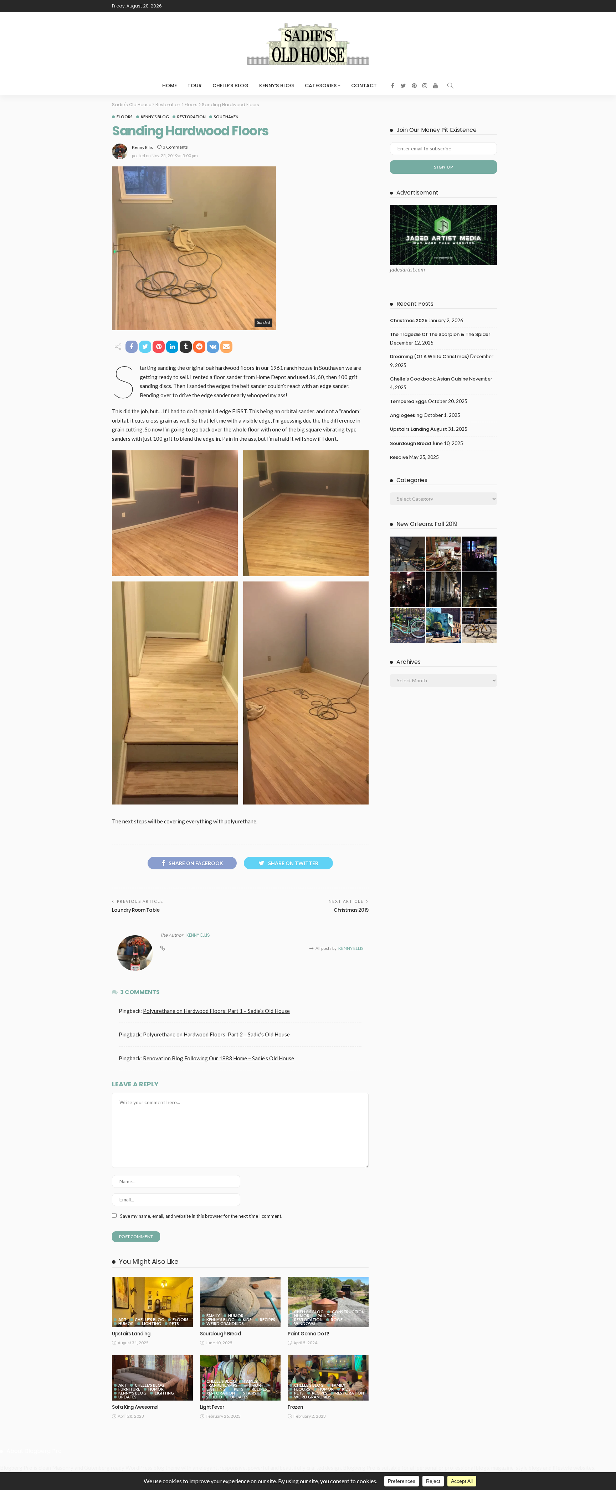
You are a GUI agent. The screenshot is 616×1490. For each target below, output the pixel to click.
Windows (304, 1323)
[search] (450, 85)
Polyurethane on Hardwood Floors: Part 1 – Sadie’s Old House (216, 1011)
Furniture (129, 1389)
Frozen (295, 1407)
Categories (321, 85)
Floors (125, 117)
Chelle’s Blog (230, 85)
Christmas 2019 (351, 910)
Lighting (151, 1323)
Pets (174, 1323)
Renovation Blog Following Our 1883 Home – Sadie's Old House (218, 1058)
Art (122, 1319)
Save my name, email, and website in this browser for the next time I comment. (201, 1216)
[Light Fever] (240, 1378)
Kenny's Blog (155, 117)
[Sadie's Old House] (308, 44)
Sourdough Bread (220, 1333)
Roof (337, 1319)
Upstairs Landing (131, 1333)
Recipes (267, 1319)
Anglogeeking (406, 415)
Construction (348, 1312)
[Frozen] (328, 1378)
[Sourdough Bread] (240, 1302)
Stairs (249, 1393)
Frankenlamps (221, 1385)
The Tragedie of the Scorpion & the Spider (440, 334)
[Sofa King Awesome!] (152, 1378)
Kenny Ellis (142, 147)
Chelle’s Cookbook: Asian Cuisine (429, 379)
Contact (364, 85)
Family (213, 1316)
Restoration (191, 117)
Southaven (226, 117)
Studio (214, 1397)
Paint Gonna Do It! (308, 1333)
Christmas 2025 (408, 320)
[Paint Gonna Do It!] (328, 1302)
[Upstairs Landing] (152, 1302)
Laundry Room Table (136, 910)
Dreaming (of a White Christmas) (429, 356)
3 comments (175, 147)
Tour (195, 85)
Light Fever (212, 1407)
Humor (126, 1323)
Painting (327, 1316)
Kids (247, 1319)
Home (169, 85)
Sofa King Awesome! (135, 1407)
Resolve (399, 457)
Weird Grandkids (225, 1323)
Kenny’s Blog (276, 85)
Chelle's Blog (149, 1319)
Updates (127, 1397)
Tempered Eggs (408, 401)
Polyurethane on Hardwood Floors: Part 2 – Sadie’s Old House (216, 1034)
